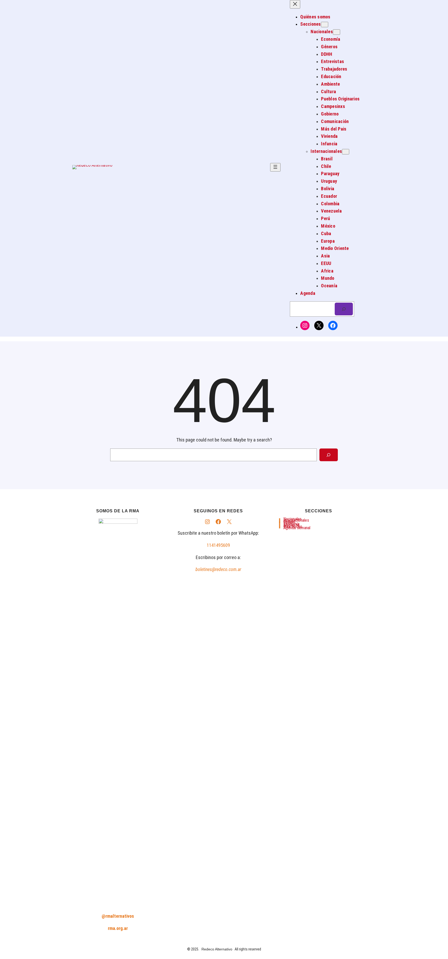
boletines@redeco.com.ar (218, 569)
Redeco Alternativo (216, 949)
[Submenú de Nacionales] (336, 32)
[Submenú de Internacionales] (345, 151)
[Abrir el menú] (275, 167)
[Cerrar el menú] (295, 4)
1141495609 (218, 545)
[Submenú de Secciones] (324, 24)
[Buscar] (344, 309)
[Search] (328, 454)
